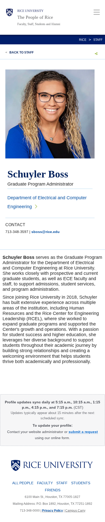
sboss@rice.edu (45, 232)
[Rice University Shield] (9, 17)
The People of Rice (35, 17)
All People (22, 483)
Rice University (30, 11)
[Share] (96, 53)
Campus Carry (75, 510)
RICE (82, 40)
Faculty (45, 483)
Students (80, 483)
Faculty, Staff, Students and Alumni (38, 24)
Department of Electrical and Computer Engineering (47, 202)
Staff (97, 40)
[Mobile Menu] (97, 12)
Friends (52, 490)
